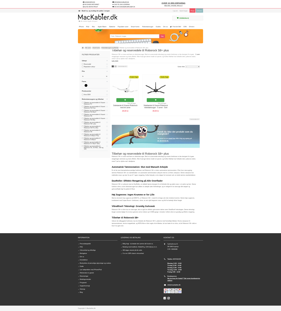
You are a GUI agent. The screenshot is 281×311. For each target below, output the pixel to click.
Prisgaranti (83, 282)
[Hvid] (83, 85)
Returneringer (84, 276)
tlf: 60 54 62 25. (163, 141)
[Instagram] (169, 298)
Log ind (175, 11)
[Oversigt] (115, 66)
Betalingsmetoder (85, 279)
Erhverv (199, 11)
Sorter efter (181, 66)
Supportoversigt (85, 286)
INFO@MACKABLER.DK (121, 2)
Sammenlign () (122, 66)
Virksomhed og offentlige (88, 250)
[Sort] (86, 85)
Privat (192, 11)
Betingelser (83, 253)
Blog (81, 292)
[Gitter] (113, 66)
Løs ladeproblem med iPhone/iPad (91, 269)
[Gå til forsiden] (82, 48)
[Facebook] (165, 298)
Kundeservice (90, 2)
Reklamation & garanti (87, 273)
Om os (82, 256)
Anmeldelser (84, 260)
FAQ (81, 247)
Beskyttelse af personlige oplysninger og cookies (95, 263)
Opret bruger (183, 11)
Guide (82, 266)
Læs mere (115, 61)
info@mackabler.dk (173, 285)
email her (171, 138)
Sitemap (82, 289)
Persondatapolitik (85, 244)
